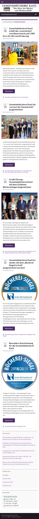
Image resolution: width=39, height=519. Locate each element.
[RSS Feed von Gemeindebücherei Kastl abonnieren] (2, 1)
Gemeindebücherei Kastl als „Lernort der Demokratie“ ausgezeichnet (22, 107)
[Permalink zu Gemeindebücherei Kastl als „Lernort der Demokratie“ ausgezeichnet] (19, 127)
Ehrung (15, 253)
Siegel (4, 336)
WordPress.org (7, 485)
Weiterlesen (9, 91)
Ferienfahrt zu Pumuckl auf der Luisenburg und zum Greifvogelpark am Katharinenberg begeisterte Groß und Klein (19, 445)
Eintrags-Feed (7, 478)
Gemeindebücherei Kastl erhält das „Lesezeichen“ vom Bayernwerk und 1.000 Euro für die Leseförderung (19, 32)
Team (12, 38)
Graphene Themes (15, 516)
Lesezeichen (24, 97)
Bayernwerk (17, 97)
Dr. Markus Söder (8, 253)
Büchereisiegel (18, 251)
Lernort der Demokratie (10, 172)
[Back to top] (35, 515)
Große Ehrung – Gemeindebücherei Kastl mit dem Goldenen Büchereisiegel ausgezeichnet (18, 183)
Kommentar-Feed (8, 482)
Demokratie (17, 170)
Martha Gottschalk (22, 172)
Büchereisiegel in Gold (29, 251)
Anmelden (6, 475)
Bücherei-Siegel (18, 334)
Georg (6, 38)
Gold (19, 253)
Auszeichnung (9, 97)
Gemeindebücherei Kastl (9, 14)
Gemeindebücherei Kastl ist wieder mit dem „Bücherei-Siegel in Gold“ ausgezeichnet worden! (19, 264)
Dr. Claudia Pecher (26, 170)
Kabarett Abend (26, 253)
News (12, 189)
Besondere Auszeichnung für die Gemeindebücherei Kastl (21, 346)
